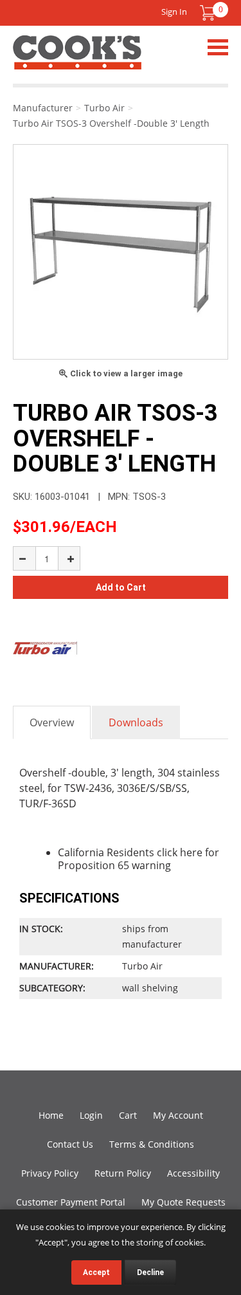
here (191, 852)
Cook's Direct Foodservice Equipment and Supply (77, 59)
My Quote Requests (183, 1202)
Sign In (174, 11)
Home (51, 1115)
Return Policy (122, 1173)
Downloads (136, 722)
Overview (52, 722)
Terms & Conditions (151, 1144)
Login (91, 1115)
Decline (150, 1272)
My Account (178, 1115)
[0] (207, 13)
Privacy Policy (49, 1173)
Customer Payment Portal (70, 1202)
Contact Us (70, 1144)
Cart (128, 1115)
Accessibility (193, 1173)
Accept (96, 1272)
